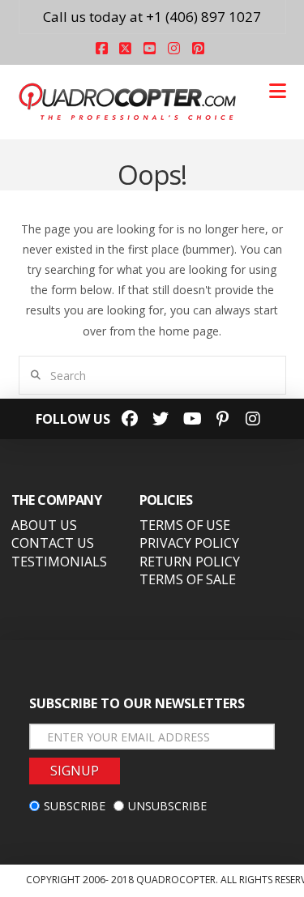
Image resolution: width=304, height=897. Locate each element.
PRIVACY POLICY (189, 543)
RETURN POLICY (189, 561)
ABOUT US (44, 525)
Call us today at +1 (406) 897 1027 (152, 16)
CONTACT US (52, 543)
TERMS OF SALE (187, 579)
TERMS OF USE (184, 525)
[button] (277, 90)
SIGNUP (74, 771)
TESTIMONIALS (59, 561)
